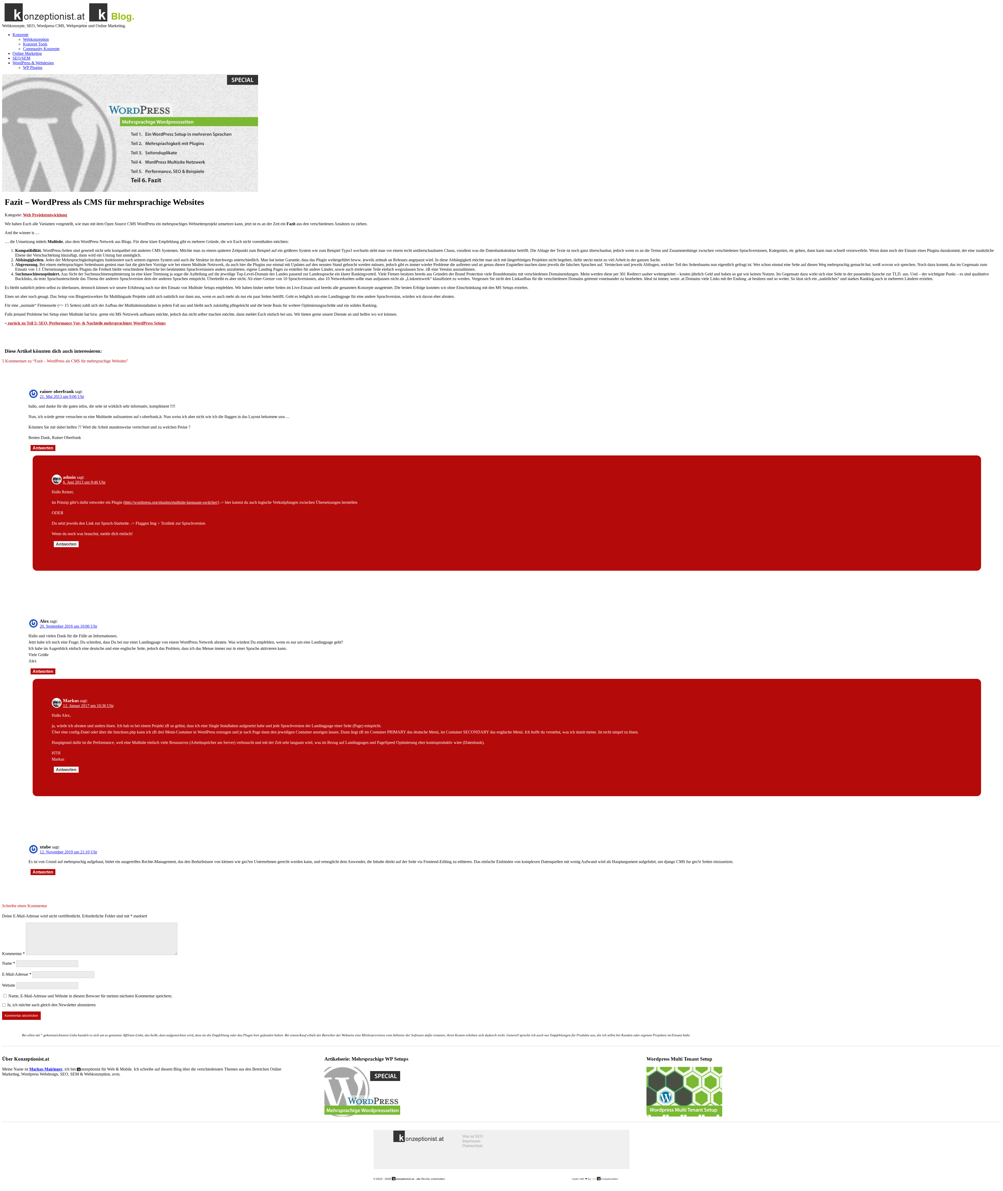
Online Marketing (27, 53)
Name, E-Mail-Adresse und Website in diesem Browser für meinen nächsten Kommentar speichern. (90, 996)
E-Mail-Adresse (16, 974)
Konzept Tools (35, 44)
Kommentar (13, 953)
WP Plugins (32, 67)
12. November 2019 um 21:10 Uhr (68, 852)
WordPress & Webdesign (33, 63)
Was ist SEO (472, 1136)
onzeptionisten (605, 1178)
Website (8, 985)
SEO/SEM (21, 58)
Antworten (43, 448)
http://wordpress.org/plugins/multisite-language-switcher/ (171, 502)
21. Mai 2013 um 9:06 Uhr (62, 396)
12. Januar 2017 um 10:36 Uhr (88, 705)
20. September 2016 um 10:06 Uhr (68, 626)
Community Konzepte (41, 49)
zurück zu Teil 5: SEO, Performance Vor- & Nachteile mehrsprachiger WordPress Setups (86, 323)
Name (8, 963)
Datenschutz (472, 1145)
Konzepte (20, 34)
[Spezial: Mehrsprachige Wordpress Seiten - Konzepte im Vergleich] (362, 1115)
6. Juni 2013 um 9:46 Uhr (84, 482)
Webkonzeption (36, 39)
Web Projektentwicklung (45, 215)
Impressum (471, 1141)
